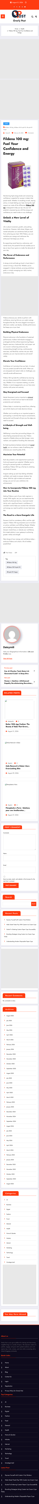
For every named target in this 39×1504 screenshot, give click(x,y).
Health (6, 123)
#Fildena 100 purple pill (20, 127)
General (8, 1224)
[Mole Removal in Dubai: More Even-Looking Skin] (12, 743)
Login (6, 1381)
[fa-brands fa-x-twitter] (17, 7)
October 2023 (10, 1174)
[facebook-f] (14, 7)
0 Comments (31, 133)
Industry (8, 1238)
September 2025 (11, 1069)
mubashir (11, 721)
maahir (10, 763)
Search (8, 897)
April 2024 (9, 1145)
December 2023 (11, 1164)
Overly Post (19, 20)
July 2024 (9, 1131)
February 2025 (10, 1102)
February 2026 (10, 1045)
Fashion (8, 1214)
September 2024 (11, 1121)
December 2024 (11, 1112)
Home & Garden (11, 1233)
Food (7, 1219)
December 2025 (11, 1054)
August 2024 (10, 1126)
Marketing (9, 1248)
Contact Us (8, 1377)
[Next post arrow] (34, 681)
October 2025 (10, 1064)
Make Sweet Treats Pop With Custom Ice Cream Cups (21, 925)
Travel (8, 1257)
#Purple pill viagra (12, 572)
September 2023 (11, 1179)
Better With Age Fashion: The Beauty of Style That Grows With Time (18, 725)
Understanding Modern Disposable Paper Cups (19, 941)
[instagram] (22, 7)
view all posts (7, 658)
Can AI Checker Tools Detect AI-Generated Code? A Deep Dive (16, 672)
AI (7, 1200)
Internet (8, 1243)
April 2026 (9, 1035)
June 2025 (9, 1083)
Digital (8, 1209)
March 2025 (9, 1097)
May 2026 (9, 1030)
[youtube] (25, 7)
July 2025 (9, 1078)
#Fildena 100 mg (9, 127)
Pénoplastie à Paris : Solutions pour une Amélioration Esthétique (18, 809)
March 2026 (9, 1040)
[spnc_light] (36, 17)
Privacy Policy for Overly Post (14, 1391)
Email (4, 865)
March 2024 (9, 1150)
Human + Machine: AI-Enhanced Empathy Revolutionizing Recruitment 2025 (18, 682)
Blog (6, 1372)
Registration (8, 1386)
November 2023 (11, 1169)
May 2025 (9, 1088)
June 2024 (9, 1136)
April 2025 (9, 1093)
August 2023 (10, 1184)
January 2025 (10, 1107)
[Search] (32, 16)
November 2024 (11, 1116)
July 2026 (9, 1021)
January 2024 (10, 1160)
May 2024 (9, 1140)
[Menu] (3, 16)
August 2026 (10, 1016)
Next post (7, 678)
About (7, 1367)
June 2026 (9, 1025)
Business (8, 1205)
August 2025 (10, 1073)
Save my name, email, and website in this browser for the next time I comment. (19, 880)
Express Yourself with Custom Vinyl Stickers (18, 920)
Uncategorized (10, 1262)
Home (7, 1363)
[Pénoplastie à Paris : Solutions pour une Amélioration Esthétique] (11, 784)
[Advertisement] (19, 59)
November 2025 (11, 1059)
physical (30, 397)
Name (4, 853)
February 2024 (10, 1155)
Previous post (8, 668)
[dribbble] (19, 7)
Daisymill (8, 133)
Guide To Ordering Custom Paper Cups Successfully (21, 929)
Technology (9, 1253)
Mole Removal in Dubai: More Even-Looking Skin (17, 767)
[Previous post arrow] (34, 671)
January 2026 (10, 1049)
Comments (6, 833)
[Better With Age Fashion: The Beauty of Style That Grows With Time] (19, 710)
